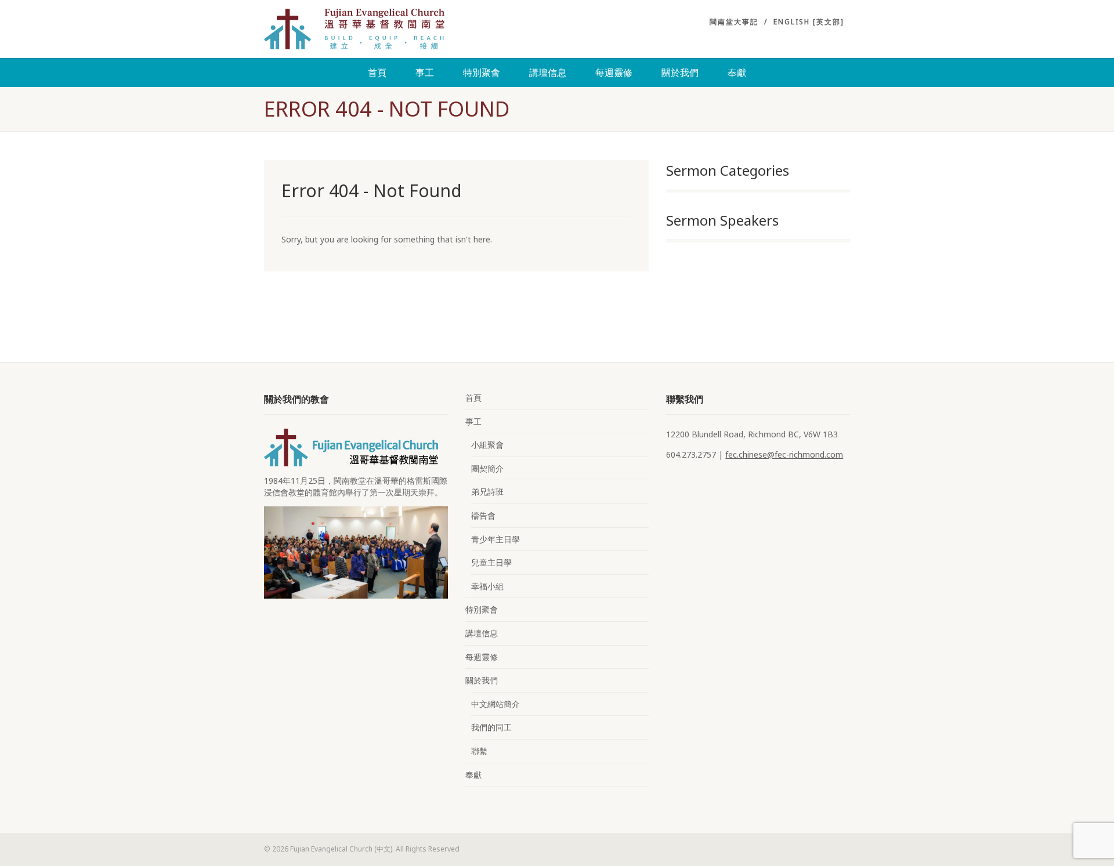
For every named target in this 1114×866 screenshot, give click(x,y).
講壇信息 (547, 72)
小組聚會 (487, 444)
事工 (424, 72)
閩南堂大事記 (734, 22)
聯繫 (479, 750)
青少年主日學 (495, 539)
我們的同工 (491, 727)
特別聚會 (481, 72)
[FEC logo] (356, 29)
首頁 (377, 72)
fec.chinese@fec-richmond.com (784, 454)
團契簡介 (487, 468)
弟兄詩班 (487, 491)
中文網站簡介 (495, 703)
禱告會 (483, 515)
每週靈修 (613, 72)
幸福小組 (487, 586)
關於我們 (680, 72)
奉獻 (737, 72)
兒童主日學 (491, 562)
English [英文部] (808, 22)
